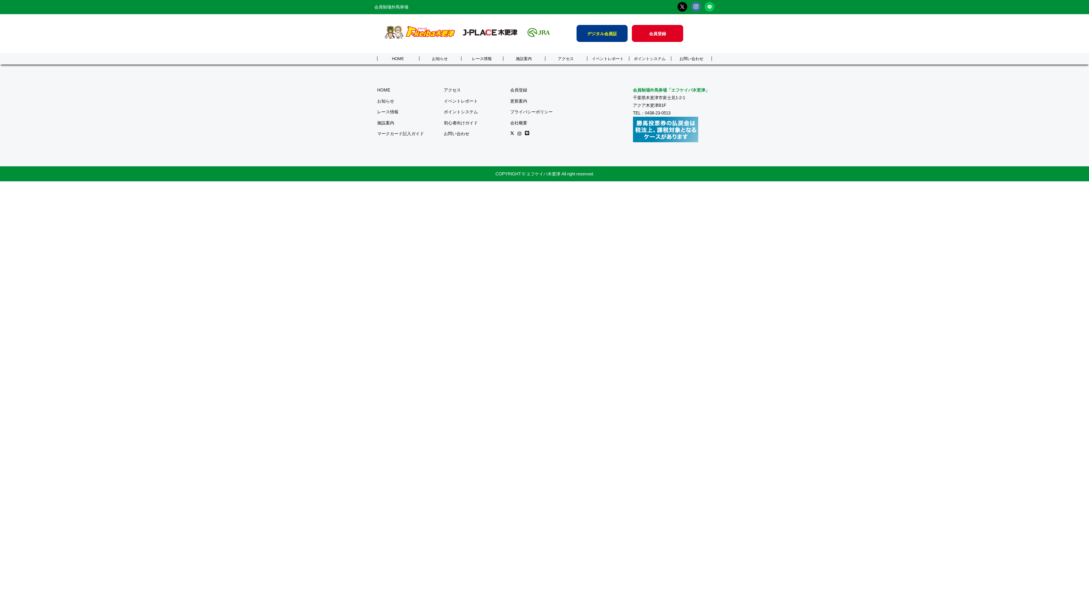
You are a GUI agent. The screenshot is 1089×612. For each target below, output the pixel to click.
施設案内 (524, 59)
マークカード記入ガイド (400, 133)
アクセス (566, 59)
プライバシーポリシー (531, 111)
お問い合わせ (691, 59)
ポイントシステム (650, 59)
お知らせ (440, 59)
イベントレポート (608, 59)
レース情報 (482, 59)
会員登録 (657, 33)
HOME (398, 59)
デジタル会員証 (602, 33)
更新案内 (518, 101)
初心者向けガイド (461, 122)
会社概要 (518, 122)
